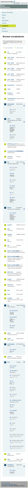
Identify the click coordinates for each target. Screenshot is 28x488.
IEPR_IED (10, 272)
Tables (3, 17)
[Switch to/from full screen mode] (19, 3)
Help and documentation (7, 12)
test (8, 362)
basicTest (14, 366)
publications (11, 344)
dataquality (10, 104)
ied (8, 245)
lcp (8, 305)
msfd (8, 333)
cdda (8, 89)
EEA (8, 1)
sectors (13, 325)
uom (8, 454)
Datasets (4, 15)
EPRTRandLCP (11, 144)
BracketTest (14, 370)
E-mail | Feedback (6, 483)
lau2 (8, 294)
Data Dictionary (13, 9)
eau (12, 381)
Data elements (5, 20)
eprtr (8, 118)
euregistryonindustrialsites (11, 151)
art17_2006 (10, 68)
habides (9, 234)
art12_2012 (10, 57)
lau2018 (9, 298)
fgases (9, 207)
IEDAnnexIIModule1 (11, 251)
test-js (13, 404)
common (10, 93)
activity (13, 125)
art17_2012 (10, 74)
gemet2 (9, 225)
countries (14, 213)
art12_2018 (10, 63)
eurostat (9, 156)
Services (4, 28)
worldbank (10, 465)
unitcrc (13, 197)
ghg (8, 229)
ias (8, 240)
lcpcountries (14, 310)
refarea (13, 185)
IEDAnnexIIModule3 (11, 256)
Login (16, 3)
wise (8, 459)
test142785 (14, 410)
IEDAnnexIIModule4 (11, 265)
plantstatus (14, 317)
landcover (10, 284)
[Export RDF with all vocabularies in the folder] (24, 106)
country (13, 470)
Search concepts (20, 47)
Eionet (8, 9)
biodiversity (10, 85)
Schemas (4, 23)
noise (9, 338)
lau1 (8, 290)
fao (8, 162)
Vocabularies (5, 25)
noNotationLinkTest (14, 400)
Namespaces (5, 31)
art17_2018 (10, 79)
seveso (9, 356)
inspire (9, 279)
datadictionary (11, 98)
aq (8, 52)
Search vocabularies (9, 47)
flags (13, 173)
